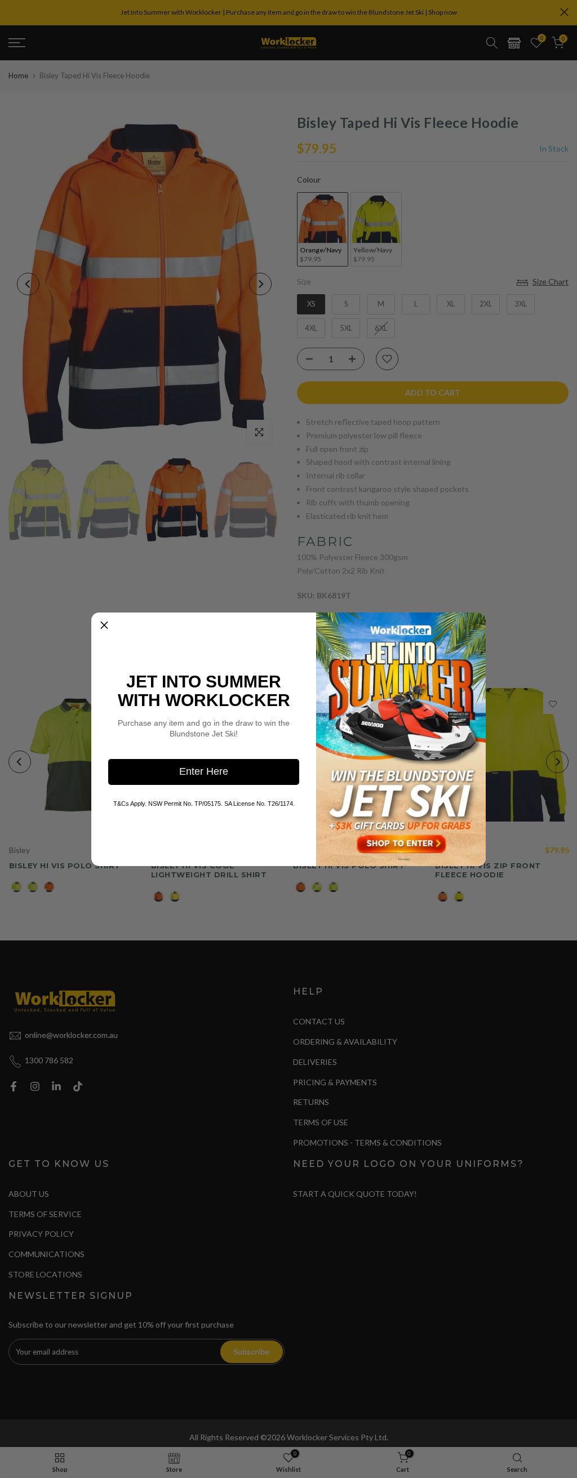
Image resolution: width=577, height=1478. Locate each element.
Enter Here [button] (203, 771)
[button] (104, 625)
